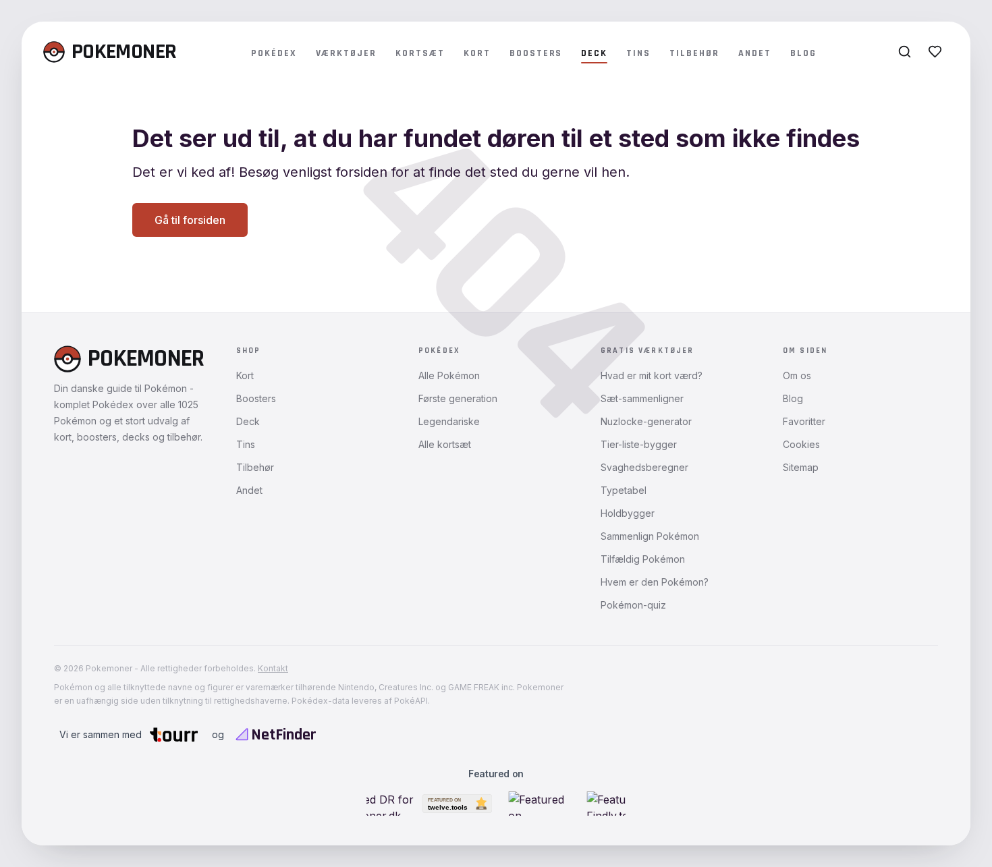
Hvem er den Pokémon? (655, 582)
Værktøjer (346, 53)
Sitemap (801, 467)
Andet (754, 53)
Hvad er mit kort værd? (651, 375)
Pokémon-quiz (633, 605)
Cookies (801, 444)
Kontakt (273, 668)
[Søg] (904, 51)
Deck (594, 53)
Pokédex (274, 53)
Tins (638, 53)
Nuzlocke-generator (646, 421)
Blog (803, 53)
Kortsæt (420, 53)
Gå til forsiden (190, 220)
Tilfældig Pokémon (643, 559)
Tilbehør (694, 53)
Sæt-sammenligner (642, 398)
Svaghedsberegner (644, 467)
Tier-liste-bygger (639, 444)
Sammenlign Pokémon (650, 536)
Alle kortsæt (444, 444)
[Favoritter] (935, 51)
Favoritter (804, 421)
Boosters (536, 53)
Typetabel (623, 490)
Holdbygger (628, 513)
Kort (477, 53)
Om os (797, 375)
